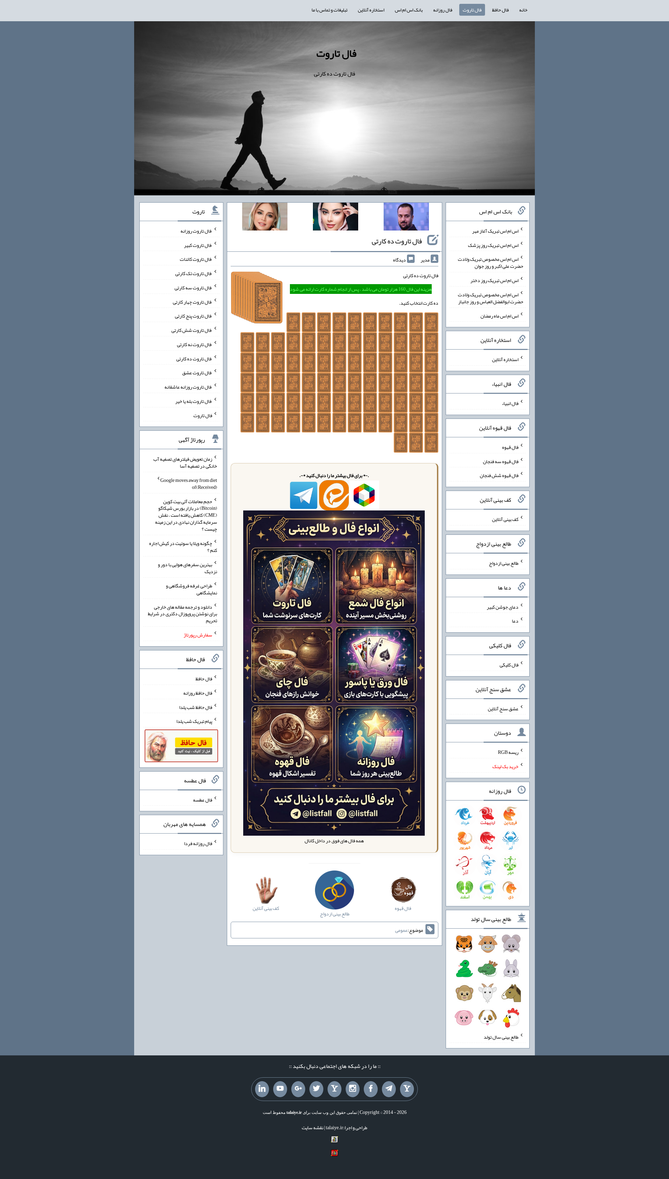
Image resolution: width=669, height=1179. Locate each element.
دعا (515, 621)
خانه (523, 10)
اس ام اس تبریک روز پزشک (493, 245)
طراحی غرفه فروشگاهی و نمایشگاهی (191, 589)
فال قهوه (510, 447)
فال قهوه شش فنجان (499, 475)
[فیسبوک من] (371, 1089)
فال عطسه (202, 799)
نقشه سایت (312, 1127)
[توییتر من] (316, 1089)
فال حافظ (500, 10)
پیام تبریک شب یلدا (194, 721)
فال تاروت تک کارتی (193, 273)
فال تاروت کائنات (196, 259)
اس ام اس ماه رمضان (499, 315)
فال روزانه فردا (198, 843)
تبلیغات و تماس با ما (329, 10)
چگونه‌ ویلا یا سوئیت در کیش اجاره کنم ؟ (183, 546)
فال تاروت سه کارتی (193, 287)
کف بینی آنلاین (505, 519)
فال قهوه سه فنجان (500, 461)
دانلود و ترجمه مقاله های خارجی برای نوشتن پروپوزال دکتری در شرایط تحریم (182, 613)
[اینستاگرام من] (353, 1089)
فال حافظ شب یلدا (195, 707)
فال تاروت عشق (197, 372)
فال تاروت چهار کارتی (192, 301)
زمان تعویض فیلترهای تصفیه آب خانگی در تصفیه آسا (185, 462)
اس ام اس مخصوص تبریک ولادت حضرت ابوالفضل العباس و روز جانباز (490, 298)
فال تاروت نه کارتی (194, 344)
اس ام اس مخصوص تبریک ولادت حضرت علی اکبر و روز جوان (490, 262)
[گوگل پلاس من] (298, 1089)
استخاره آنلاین (371, 10)
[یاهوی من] (407, 1089)
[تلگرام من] (389, 1089)
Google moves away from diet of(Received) (188, 483)
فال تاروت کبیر (198, 245)
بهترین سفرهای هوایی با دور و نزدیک (187, 568)
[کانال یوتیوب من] (280, 1089)
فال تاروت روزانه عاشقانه (188, 387)
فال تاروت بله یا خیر (193, 401)
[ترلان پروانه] (335, 218)
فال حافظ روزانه (197, 693)
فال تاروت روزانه (196, 231)
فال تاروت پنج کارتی (193, 316)
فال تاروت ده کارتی (397, 241)
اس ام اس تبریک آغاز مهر (495, 231)
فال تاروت (472, 10)
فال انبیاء (510, 403)
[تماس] (334, 1089)
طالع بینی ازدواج (503, 563)
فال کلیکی (509, 665)
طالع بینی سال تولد (501, 1036)
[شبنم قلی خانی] (264, 218)
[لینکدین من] (262, 1089)
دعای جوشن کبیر (502, 606)
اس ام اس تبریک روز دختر (494, 280)
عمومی (401, 930)
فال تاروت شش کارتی (191, 330)
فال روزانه (442, 10)
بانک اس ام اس (409, 10)
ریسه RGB (508, 752)
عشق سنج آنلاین (503, 708)
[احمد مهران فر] (406, 218)
